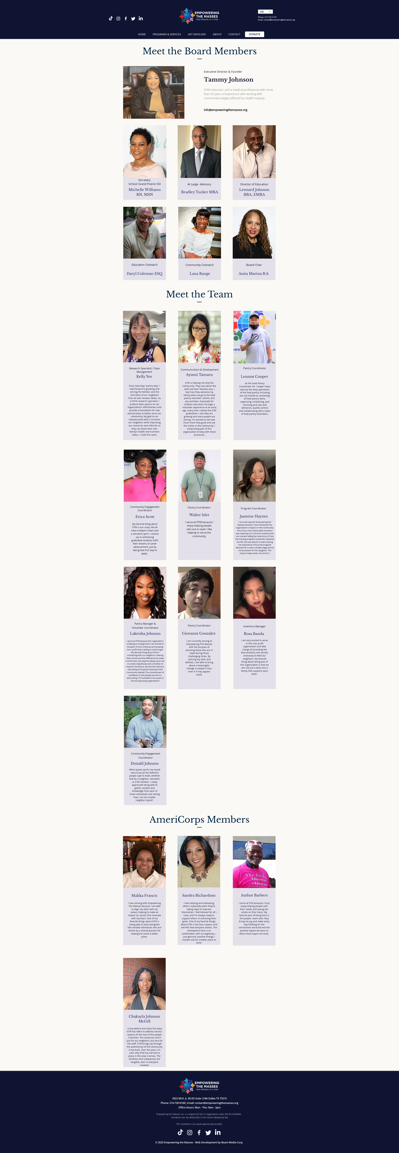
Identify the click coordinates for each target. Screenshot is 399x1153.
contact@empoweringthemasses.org (216, 1103)
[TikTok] (110, 18)
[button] (166, 34)
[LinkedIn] (140, 18)
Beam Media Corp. (232, 1142)
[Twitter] (133, 18)
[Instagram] (118, 18)
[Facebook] (125, 18)
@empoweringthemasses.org (282, 19)
